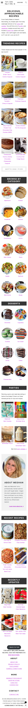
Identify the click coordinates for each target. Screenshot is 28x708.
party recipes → (22, 449)
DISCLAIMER (14, 666)
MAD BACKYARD (13, 655)
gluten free (10, 30)
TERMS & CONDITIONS (14, 668)
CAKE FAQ (14, 682)
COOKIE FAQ (14, 685)
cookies (3, 26)
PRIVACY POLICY (14, 664)
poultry (21, 26)
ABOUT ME (14, 662)
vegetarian (4, 28)
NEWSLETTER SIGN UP (14, 678)
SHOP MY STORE (14, 680)
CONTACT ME (14, 694)
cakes (18, 24)
